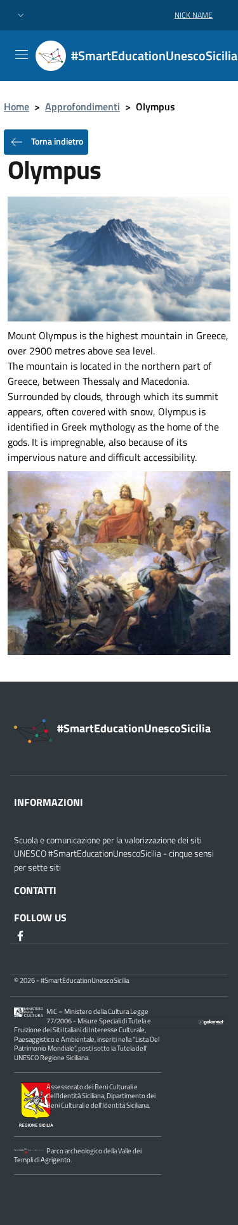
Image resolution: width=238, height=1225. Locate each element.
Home (16, 106)
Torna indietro (56, 141)
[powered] (211, 1020)
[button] (21, 15)
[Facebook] (21, 935)
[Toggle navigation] (21, 54)
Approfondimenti (82, 106)
